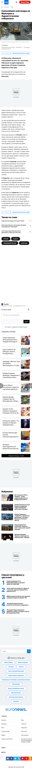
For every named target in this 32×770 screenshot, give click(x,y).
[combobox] (16, 651)
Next (2, 727)
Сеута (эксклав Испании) (16, 671)
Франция (16, 701)
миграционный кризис (16, 697)
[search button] (29, 651)
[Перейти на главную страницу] (6, 2)
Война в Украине (23, 662)
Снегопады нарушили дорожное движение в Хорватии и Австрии (11, 231)
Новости (6, 7)
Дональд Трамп (16, 692)
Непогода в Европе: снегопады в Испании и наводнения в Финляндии (13, 225)
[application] (16, 31)
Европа (15, 238)
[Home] (1, 7)
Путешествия (5, 731)
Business (3, 724)
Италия (6, 238)
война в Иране (8, 662)
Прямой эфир (25, 2)
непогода (24, 243)
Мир (12, 7)
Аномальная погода (10, 243)
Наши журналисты (7, 739)
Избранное (7, 491)
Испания (11, 667)
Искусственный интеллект (16, 688)
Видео (3, 735)
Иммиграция (16, 684)
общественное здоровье (16, 675)
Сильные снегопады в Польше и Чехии (12, 221)
